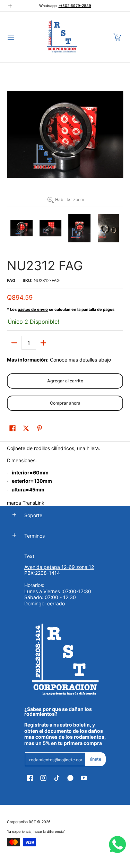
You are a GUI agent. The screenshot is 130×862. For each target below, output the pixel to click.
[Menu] (10, 37)
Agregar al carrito (65, 380)
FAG (11, 280)
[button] (117, 37)
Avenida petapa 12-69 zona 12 (59, 567)
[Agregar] (43, 343)
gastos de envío (33, 309)
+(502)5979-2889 (75, 5)
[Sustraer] (14, 343)
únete (95, 759)
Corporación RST (21, 822)
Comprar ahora (65, 403)
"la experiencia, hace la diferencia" (36, 831)
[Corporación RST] (62, 37)
